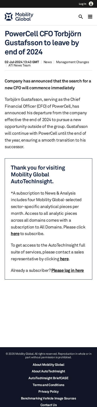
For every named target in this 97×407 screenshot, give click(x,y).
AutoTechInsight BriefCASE (48, 378)
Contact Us (48, 405)
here (15, 233)
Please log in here (67, 270)
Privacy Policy (48, 391)
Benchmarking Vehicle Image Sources (48, 398)
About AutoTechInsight (48, 371)
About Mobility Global (48, 364)
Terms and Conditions (48, 385)
